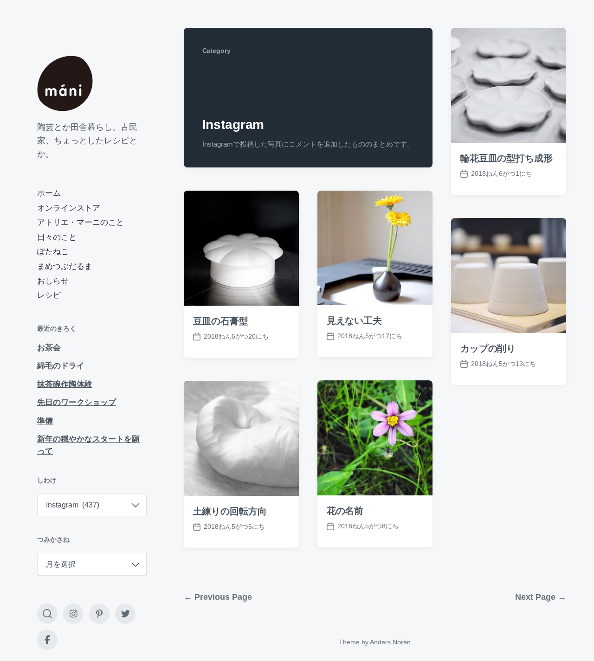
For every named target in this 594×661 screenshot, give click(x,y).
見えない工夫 (354, 320)
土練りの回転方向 (230, 511)
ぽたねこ (53, 251)
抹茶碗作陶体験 (64, 384)
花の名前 (345, 511)
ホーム (49, 193)
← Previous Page (218, 597)
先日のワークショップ (76, 402)
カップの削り (488, 348)
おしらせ (53, 280)
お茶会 (49, 347)
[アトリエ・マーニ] (65, 83)
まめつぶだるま (64, 266)
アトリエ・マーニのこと (80, 222)
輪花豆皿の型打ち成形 (506, 158)
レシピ (49, 295)
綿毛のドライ (60, 365)
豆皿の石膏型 (220, 321)
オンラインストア (68, 208)
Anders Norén (390, 642)
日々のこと (57, 237)
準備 (45, 421)
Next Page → (540, 597)
